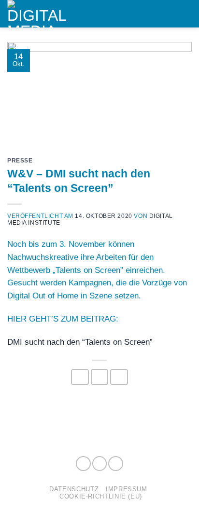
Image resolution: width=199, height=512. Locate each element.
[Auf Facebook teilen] (80, 377)
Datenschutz (74, 489)
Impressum (126, 489)
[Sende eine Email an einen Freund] (119, 377)
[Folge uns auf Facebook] (83, 463)
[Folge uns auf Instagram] (99, 463)
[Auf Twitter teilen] (100, 377)
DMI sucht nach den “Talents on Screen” (80, 342)
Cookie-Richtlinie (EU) (100, 496)
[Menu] (186, 13)
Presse (20, 160)
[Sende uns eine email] (115, 463)
